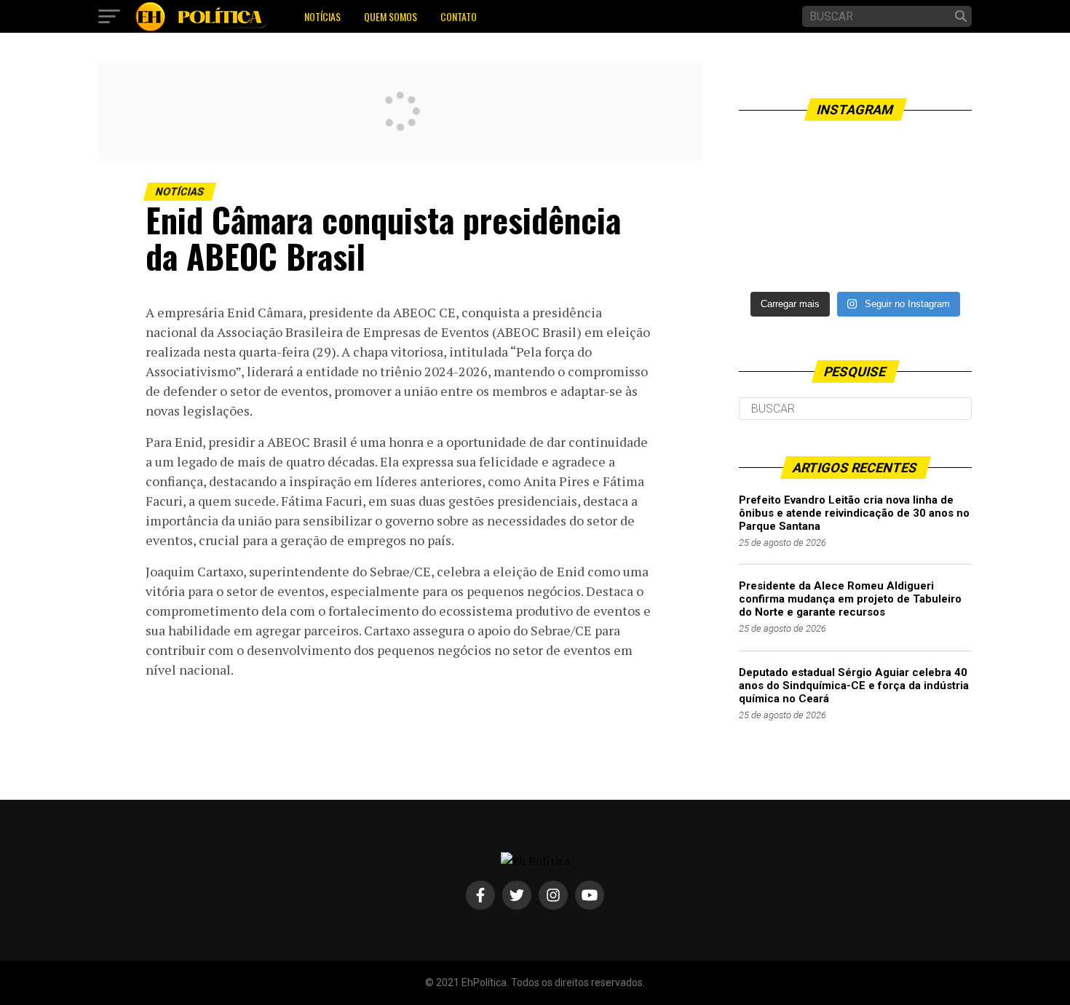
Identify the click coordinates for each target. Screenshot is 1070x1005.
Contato (458, 16)
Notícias (322, 16)
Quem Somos (390, 16)
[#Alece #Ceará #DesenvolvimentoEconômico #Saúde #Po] (855, 209)
